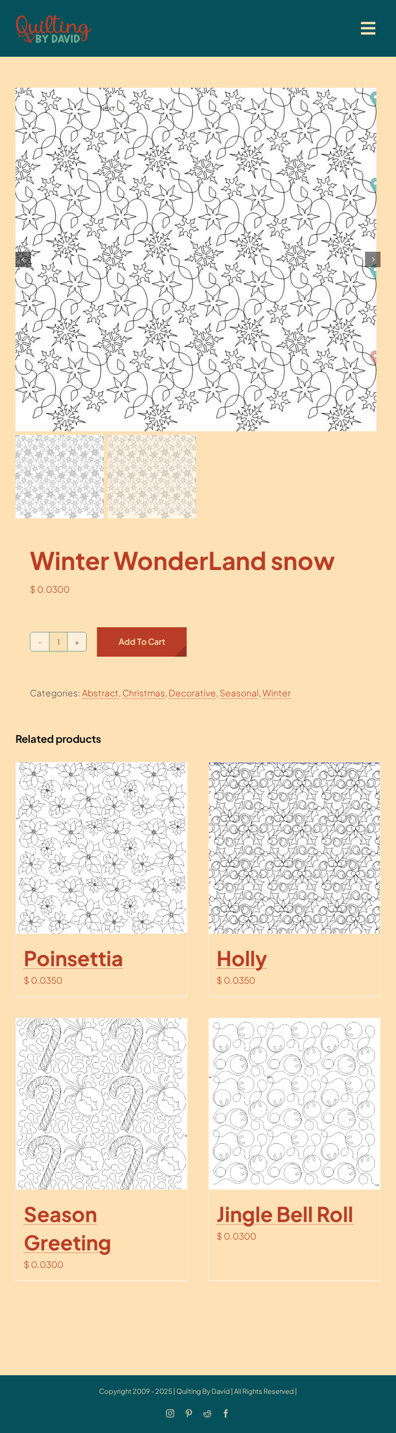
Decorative (192, 692)
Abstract (100, 692)
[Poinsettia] (101, 848)
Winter (276, 692)
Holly (242, 958)
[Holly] (294, 848)
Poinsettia (73, 958)
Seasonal (239, 692)
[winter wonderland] (198, 259)
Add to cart (142, 641)
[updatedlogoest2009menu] (53, 15)
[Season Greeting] (101, 1104)
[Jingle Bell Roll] (294, 1104)
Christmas (143, 692)
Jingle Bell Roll (285, 1214)
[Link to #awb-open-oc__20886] (368, 28)
